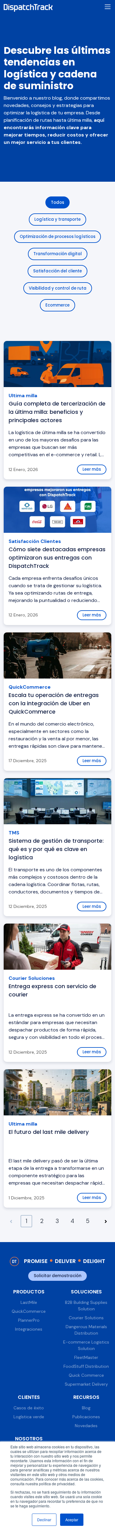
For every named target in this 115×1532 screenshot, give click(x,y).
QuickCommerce (30, 687)
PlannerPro (29, 1320)
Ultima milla (23, 395)
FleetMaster (86, 1357)
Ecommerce (57, 305)
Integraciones (28, 1329)
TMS (14, 832)
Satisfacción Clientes (35, 541)
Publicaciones (86, 1416)
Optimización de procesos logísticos (57, 236)
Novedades (86, 1425)
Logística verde (28, 1416)
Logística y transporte (57, 219)
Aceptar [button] (71, 1519)
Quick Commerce (86, 1375)
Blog (86, 1408)
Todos (57, 202)
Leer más (91, 469)
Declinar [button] (44, 1519)
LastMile (29, 1302)
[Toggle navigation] (107, 7)
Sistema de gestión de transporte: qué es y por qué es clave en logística (56, 849)
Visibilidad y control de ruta (57, 288)
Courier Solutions (86, 1317)
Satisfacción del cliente (57, 271)
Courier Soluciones (32, 978)
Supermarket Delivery (86, 1384)
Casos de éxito (28, 1408)
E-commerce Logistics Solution (86, 1345)
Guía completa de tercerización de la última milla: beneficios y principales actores (57, 412)
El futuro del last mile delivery (49, 1132)
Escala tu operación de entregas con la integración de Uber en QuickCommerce (54, 703)
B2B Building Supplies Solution (86, 1306)
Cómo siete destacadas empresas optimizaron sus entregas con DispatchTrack (57, 557)
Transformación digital (57, 254)
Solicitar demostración (57, 1276)
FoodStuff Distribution (86, 1366)
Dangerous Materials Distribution (86, 1330)
